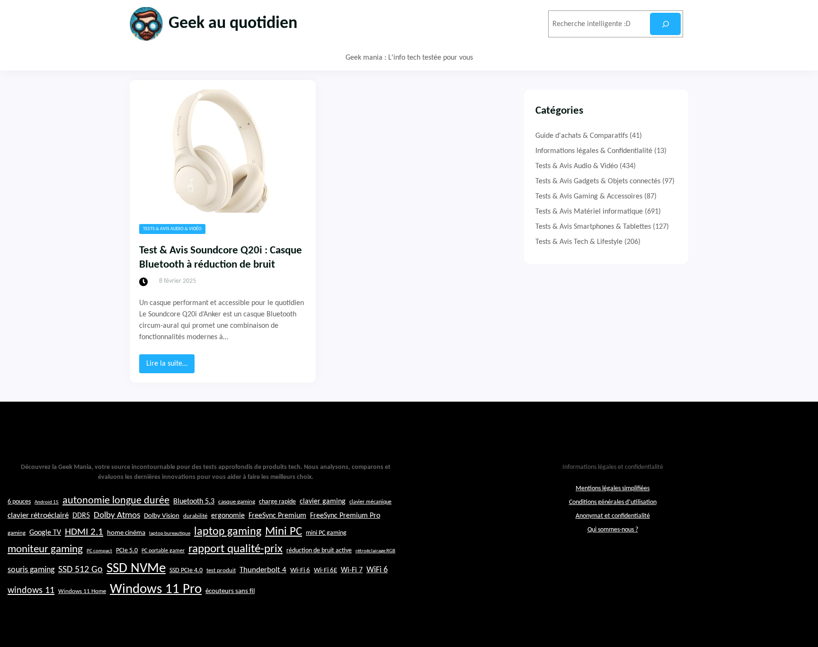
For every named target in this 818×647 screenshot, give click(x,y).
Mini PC (283, 532)
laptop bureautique (169, 533)
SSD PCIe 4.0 (186, 570)
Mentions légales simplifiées (612, 488)
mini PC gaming (326, 533)
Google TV (45, 533)
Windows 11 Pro (156, 589)
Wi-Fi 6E (325, 570)
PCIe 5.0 (127, 551)
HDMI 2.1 (84, 532)
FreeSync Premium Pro (345, 516)
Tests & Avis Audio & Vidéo (172, 229)
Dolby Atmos (117, 515)
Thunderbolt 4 (263, 570)
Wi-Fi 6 (300, 570)
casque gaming (236, 502)
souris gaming (31, 570)
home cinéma (126, 533)
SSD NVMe (136, 568)
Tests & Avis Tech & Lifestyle (578, 242)
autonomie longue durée (115, 501)
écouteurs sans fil (230, 591)
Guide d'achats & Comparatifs (581, 136)
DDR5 (81, 516)
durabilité (195, 516)
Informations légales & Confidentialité (593, 151)
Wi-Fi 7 (352, 570)
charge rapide (277, 501)
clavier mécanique (370, 502)
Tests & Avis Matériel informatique (589, 212)
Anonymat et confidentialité (613, 516)
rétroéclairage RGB (375, 551)
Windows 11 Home (82, 591)
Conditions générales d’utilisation (613, 502)
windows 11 (31, 590)
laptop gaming (227, 532)
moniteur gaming (45, 549)
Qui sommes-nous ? (612, 529)
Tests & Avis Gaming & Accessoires (588, 196)
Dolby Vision (161, 516)
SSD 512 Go (80, 570)
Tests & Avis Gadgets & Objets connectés (597, 181)
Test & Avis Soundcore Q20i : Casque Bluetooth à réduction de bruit (220, 257)
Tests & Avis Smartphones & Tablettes (593, 227)
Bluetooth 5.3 (193, 501)
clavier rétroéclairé (38, 516)
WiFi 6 (377, 570)
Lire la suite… (170, 366)
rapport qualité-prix (235, 549)
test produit (221, 571)
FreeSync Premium (277, 516)
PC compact (99, 551)
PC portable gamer (163, 551)
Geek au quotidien (233, 23)
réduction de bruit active (319, 550)
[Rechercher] (665, 24)
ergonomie (228, 516)
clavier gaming (323, 501)
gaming (17, 533)
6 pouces (19, 501)
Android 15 (47, 502)
